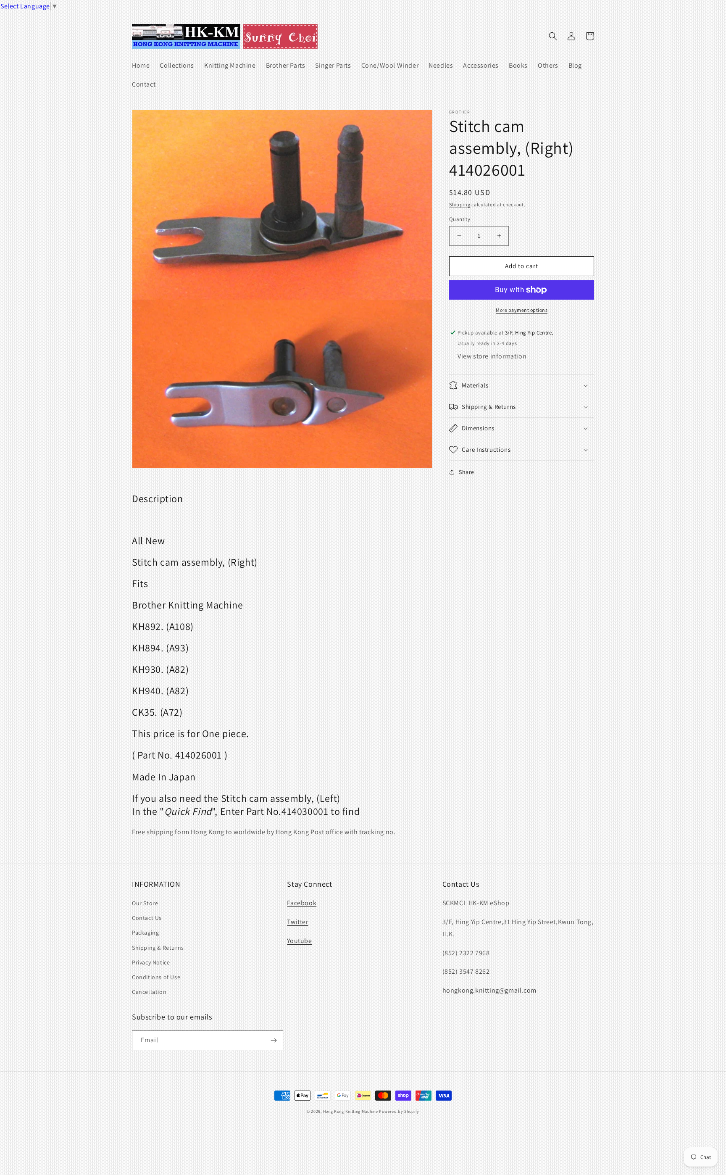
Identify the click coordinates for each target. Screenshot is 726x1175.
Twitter (297, 921)
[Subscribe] (273, 1040)
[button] (553, 36)
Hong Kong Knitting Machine (350, 1111)
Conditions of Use (156, 977)
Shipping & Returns (158, 947)
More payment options (521, 310)
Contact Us (147, 918)
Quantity (459, 219)
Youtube (299, 940)
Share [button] (466, 472)
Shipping (460, 204)
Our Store (145, 903)
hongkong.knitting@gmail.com (489, 990)
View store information (492, 356)
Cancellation (149, 992)
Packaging (145, 932)
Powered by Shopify (399, 1111)
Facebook (301, 902)
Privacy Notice (151, 962)
